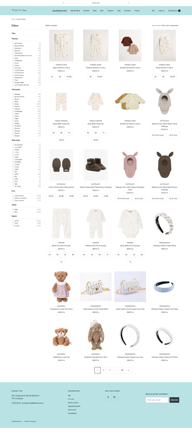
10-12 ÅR (17, 186)
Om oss (71, 399)
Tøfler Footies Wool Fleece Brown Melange (96, 187)
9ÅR (15, 184)
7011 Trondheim (17, 398)
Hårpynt (17, 109)
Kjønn (14, 216)
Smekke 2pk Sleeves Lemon (130, 124)
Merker (137, 11)
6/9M (16, 174)
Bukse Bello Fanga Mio (61, 124)
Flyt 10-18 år (75, 11)
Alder (14, 205)
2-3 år (16, 155)
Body (16, 101)
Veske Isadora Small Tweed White (95, 309)
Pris (13, 191)
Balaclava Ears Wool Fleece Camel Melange (164, 125)
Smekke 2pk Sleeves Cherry (130, 68)
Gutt (16, 223)
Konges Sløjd (19, 82)
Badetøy (17, 94)
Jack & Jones (19, 75)
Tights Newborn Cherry (61, 68)
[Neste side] (128, 370)
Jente (16, 221)
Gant (16, 58)
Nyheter (86, 11)
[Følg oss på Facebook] (108, 397)
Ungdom (110, 11)
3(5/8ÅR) (17, 162)
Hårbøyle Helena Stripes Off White (165, 357)
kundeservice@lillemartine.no (32, 403)
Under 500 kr (19, 196)
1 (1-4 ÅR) (17, 147)
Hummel (17, 68)
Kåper (16, 119)
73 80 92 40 (16, 403)
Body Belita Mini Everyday (130, 246)
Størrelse (16, 140)
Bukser (16, 104)
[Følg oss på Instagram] (114, 397)
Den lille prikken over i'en (23, 56)
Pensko (17, 128)
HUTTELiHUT (19, 73)
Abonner (174, 400)
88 (122, 370)
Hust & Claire (19, 70)
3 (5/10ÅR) (18, 160)
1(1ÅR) (16, 150)
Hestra (16, 65)
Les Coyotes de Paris (21, 85)
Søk (153, 11)
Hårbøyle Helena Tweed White (164, 246)
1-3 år (16, 152)
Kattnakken (18, 78)
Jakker (16, 114)
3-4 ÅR (16, 164)
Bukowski (17, 48)
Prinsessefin (164, 243)
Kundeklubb (72, 413)
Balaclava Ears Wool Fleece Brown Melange (164, 188)
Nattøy (16, 123)
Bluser (16, 99)
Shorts (16, 133)
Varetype (16, 89)
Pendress (17, 126)
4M (15, 172)
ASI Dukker (18, 43)
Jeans (16, 116)
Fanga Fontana (61, 121)
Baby (95, 11)
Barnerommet (19, 97)
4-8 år (16, 167)
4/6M (16, 169)
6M (15, 177)
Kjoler (16, 121)
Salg (119, 11)
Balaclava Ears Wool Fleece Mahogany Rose (130, 188)
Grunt (16, 63)
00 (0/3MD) (18, 145)
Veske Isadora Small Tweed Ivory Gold (130, 309)
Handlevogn (174, 11)
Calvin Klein (18, 53)
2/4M (16, 157)
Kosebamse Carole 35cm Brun (61, 309)
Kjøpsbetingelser (74, 406)
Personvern (72, 410)
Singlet (16, 136)
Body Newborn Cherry (164, 68)
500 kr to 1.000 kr (20, 198)
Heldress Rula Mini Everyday (95, 246)
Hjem (13, 19)
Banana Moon (19, 46)
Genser (17, 106)
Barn (102, 11)
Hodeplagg (18, 111)
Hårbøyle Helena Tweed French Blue (164, 309)
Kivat (16, 80)
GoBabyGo (18, 60)
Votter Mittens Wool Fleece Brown (61, 187)
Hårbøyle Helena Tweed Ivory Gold (130, 357)
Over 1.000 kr (19, 201)
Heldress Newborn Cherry (95, 68)
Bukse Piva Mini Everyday (61, 246)
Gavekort (127, 11)
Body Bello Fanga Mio (96, 124)
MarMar (61, 243)
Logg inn (161, 11)
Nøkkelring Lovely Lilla (61, 357)
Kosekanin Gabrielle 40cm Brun (95, 357)
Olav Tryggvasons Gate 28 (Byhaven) (25, 396)
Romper (17, 131)
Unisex (16, 226)
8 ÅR (16, 179)
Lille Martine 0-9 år (59, 11)
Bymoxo (17, 51)
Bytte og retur (73, 403)
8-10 (16, 182)
